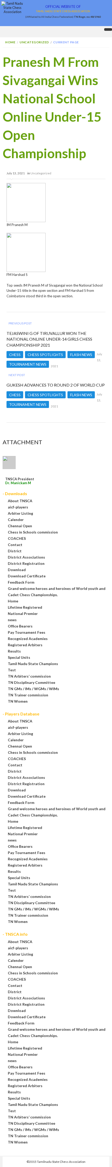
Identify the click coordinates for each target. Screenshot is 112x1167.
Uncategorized (34, 42)
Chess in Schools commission (33, 532)
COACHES (17, 538)
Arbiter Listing (20, 513)
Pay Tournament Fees (26, 632)
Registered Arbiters (25, 645)
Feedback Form (21, 582)
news (12, 620)
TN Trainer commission (28, 695)
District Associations (26, 557)
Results (14, 651)
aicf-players (18, 507)
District (15, 551)
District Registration (26, 563)
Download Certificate (27, 576)
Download (17, 569)
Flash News (81, 354)
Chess (15, 354)
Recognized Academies (28, 638)
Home (10, 42)
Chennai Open (20, 526)
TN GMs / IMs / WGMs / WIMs (33, 688)
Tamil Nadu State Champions (33, 663)
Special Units (19, 657)
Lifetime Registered (25, 607)
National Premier (23, 613)
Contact (15, 544)
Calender (16, 519)
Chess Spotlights (45, 354)
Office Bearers (20, 626)
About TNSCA (20, 501)
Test (12, 670)
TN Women (18, 701)
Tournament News (27, 364)
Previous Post (20, 323)
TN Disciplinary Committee (31, 682)
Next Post (17, 375)
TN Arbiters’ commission (29, 676)
